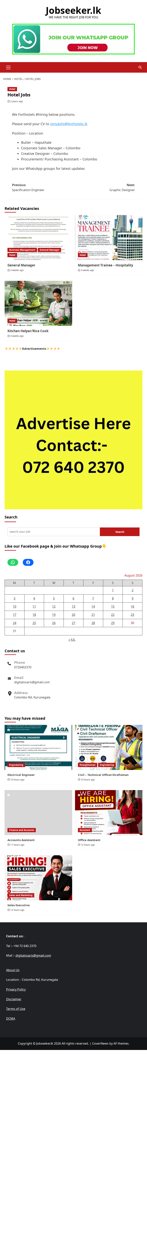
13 (73, 606)
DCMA (10, 1018)
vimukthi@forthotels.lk (68, 124)
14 (93, 606)
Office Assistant (89, 840)
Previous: (28, 187)
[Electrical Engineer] (38, 747)
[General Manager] (38, 237)
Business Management (22, 249)
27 (73, 623)
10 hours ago (17, 779)
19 (54, 615)
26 (54, 623)
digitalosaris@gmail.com (32, 682)
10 (14, 606)
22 (112, 615)
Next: (122, 187)
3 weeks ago (17, 270)
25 (34, 623)
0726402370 (22, 667)
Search (11, 517)
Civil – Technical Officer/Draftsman (103, 775)
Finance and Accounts (21, 830)
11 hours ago (17, 844)
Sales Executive (18, 905)
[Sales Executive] (38, 877)
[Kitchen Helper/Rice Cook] (38, 303)
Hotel (12, 89)
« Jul (72, 639)
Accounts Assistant (21, 840)
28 (93, 623)
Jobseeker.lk (73, 10)
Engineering (16, 764)
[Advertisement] (73, 1077)
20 (73, 615)
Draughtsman (88, 764)
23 (132, 615)
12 (54, 606)
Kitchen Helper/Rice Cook (28, 331)
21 (93, 615)
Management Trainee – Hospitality (105, 265)
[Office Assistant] (109, 812)
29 (112, 623)
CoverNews (100, 1043)
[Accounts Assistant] (38, 812)
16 (132, 606)
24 (14, 623)
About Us (13, 970)
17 (14, 615)
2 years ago (16, 101)
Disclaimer (13, 999)
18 (34, 615)
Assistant (85, 830)
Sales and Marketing (21, 895)
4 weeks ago (17, 336)
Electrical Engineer (21, 775)
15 (112, 606)
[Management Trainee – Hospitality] (109, 237)
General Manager (49, 249)
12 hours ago (88, 844)
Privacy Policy (16, 989)
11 (34, 606)
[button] (8, 67)
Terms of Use (15, 1009)
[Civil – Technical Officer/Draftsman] (109, 747)
